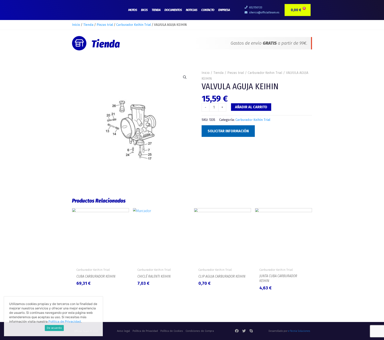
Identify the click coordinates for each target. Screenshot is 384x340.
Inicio (76, 25)
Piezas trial (105, 25)
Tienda (156, 10)
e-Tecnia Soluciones (299, 331)
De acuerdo (54, 327)
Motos (132, 10)
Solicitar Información (228, 131)
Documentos (173, 10)
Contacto (207, 10)
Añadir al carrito (251, 107)
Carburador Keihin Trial (133, 25)
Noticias (191, 10)
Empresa (224, 10)
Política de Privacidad (64, 321)
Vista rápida (100, 261)
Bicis (144, 10)
